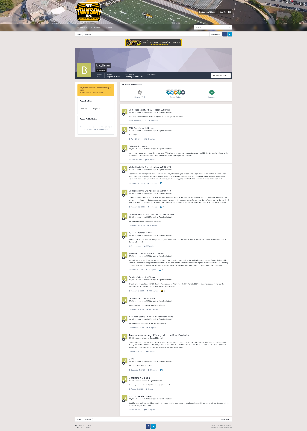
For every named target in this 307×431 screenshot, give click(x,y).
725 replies (151, 270)
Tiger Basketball (165, 112)
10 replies (153, 370)
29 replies (153, 183)
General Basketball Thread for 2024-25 (146, 253)
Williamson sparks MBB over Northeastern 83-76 (151, 316)
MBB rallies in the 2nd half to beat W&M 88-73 (150, 167)
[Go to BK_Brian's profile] (124, 111)
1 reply (150, 389)
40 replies (154, 121)
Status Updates (219, 27)
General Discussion (157, 338)
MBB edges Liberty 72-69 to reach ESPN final (149, 110)
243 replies (150, 139)
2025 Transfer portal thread (141, 128)
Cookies (87, 427)
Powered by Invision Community (221, 427)
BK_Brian (132, 112)
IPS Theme (78, 425)
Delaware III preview (138, 146)
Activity (96, 27)
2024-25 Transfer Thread (140, 232)
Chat (110, 27)
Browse (82, 27)
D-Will (131, 359)
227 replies (150, 246)
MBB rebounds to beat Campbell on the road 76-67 (152, 214)
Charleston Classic (139, 377)
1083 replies (153, 291)
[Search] (230, 27)
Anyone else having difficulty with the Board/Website (159, 335)
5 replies (151, 351)
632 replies (150, 410)
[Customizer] (229, 12)
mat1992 (147, 112)
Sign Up (223, 12)
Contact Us (79, 427)
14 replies (151, 160)
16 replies (152, 328)
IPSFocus (88, 425)
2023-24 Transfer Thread (140, 396)
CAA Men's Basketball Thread (142, 277)
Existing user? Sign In (207, 12)
